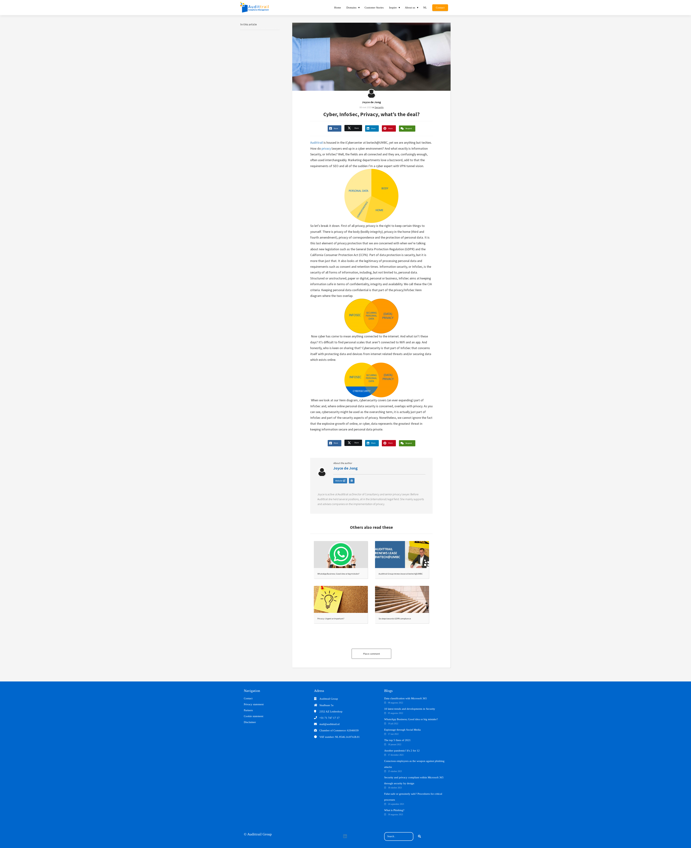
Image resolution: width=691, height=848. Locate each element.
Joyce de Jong (371, 102)
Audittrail (316, 142)
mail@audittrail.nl (329, 724)
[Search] (419, 836)
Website (338, 480)
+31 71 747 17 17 (329, 717)
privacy (326, 148)
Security (379, 107)
